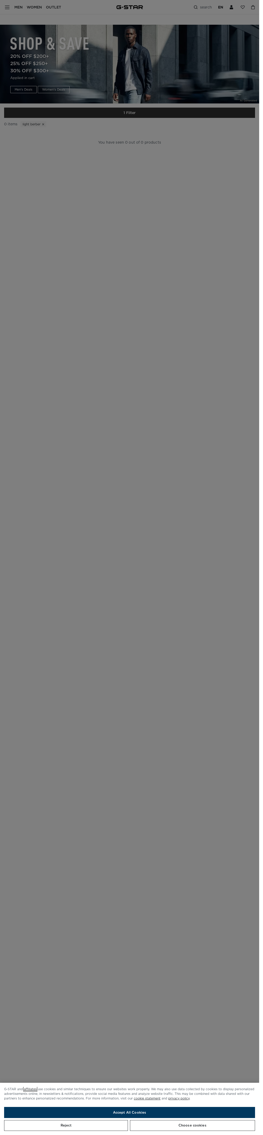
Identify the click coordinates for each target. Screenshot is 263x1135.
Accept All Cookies (129, 1112)
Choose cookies (192, 1125)
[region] (129, 1109)
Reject (66, 1125)
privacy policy (179, 1098)
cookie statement (147, 1098)
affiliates (30, 1089)
